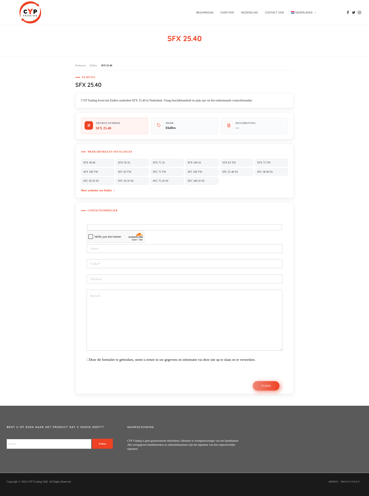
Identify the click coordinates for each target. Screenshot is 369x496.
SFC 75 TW (159, 171)
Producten (80, 65)
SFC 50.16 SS (91, 180)
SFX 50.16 (124, 162)
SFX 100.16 (194, 162)
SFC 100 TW (195, 171)
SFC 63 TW (124, 171)
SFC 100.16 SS (196, 180)
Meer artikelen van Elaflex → (98, 190)
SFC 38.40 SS (265, 171)
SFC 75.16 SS (160, 180)
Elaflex (93, 65)
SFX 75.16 (159, 162)
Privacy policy (350, 481)
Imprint (333, 481)
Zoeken (102, 443)
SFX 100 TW (90, 171)
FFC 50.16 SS (126, 180)
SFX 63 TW (229, 162)
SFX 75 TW (264, 162)
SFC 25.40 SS (230, 171)
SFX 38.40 (89, 162)
